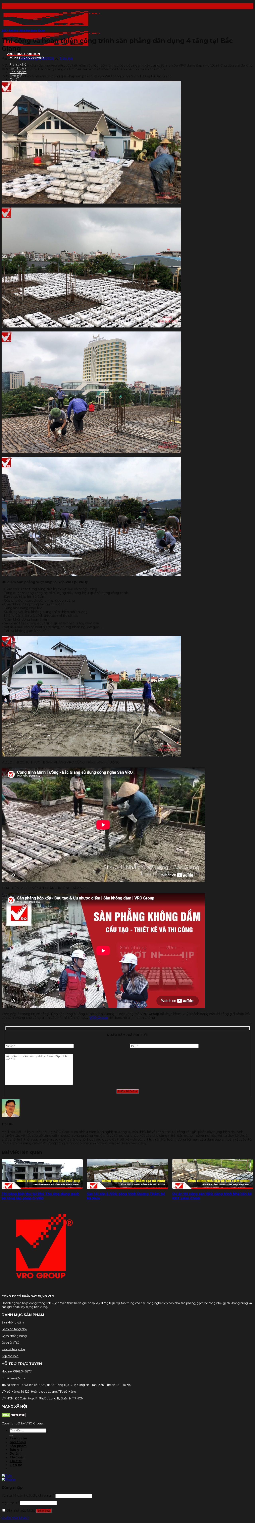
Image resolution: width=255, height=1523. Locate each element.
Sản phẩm (18, 72)
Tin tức (16, 1461)
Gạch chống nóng (14, 1336)
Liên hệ (16, 1465)
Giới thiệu (18, 1442)
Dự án (15, 80)
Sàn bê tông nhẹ (13, 1349)
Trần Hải (66, 58)
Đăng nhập (44, 1510)
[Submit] (11, 1435)
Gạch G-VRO (10, 1342)
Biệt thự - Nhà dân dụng (23, 30)
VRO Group (98, 1018)
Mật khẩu (10, 1503)
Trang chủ (18, 1438)
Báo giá (16, 1450)
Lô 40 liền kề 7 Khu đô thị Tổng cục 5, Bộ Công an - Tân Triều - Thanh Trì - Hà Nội (75, 1385)
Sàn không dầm (13, 1322)
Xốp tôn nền (10, 1356)
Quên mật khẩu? (15, 1518)
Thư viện (17, 1457)
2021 (4, 30)
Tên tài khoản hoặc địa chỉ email (28, 1495)
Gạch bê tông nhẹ (14, 1329)
